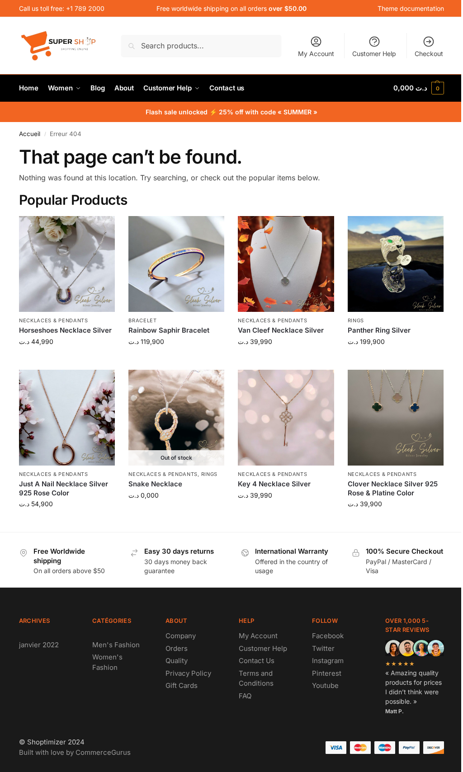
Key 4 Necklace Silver (274, 484)
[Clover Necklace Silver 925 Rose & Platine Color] (396, 418)
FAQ (245, 696)
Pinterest (326, 673)
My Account (316, 53)
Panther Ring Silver (379, 330)
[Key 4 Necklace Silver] (286, 418)
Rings (356, 320)
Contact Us (256, 660)
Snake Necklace (155, 484)
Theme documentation (411, 8)
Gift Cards (181, 685)
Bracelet (142, 320)
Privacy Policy (188, 673)
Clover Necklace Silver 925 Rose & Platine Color (393, 488)
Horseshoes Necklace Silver (65, 330)
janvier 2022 (39, 644)
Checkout (429, 53)
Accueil (29, 133)
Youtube (325, 685)
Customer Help (374, 53)
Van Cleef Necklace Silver (281, 330)
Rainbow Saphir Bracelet (168, 330)
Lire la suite (176, 514)
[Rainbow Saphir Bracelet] (176, 264)
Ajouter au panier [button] (67, 360)
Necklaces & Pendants (53, 320)
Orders (176, 648)
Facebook (328, 635)
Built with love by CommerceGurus (75, 752)
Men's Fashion (116, 644)
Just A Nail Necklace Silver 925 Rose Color (63, 488)
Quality (176, 660)
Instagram (328, 660)
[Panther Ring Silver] (396, 264)
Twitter (323, 648)
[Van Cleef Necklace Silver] (286, 264)
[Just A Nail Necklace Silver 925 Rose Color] (67, 418)
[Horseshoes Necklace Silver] (67, 264)
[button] (418, 88)
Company (180, 635)
